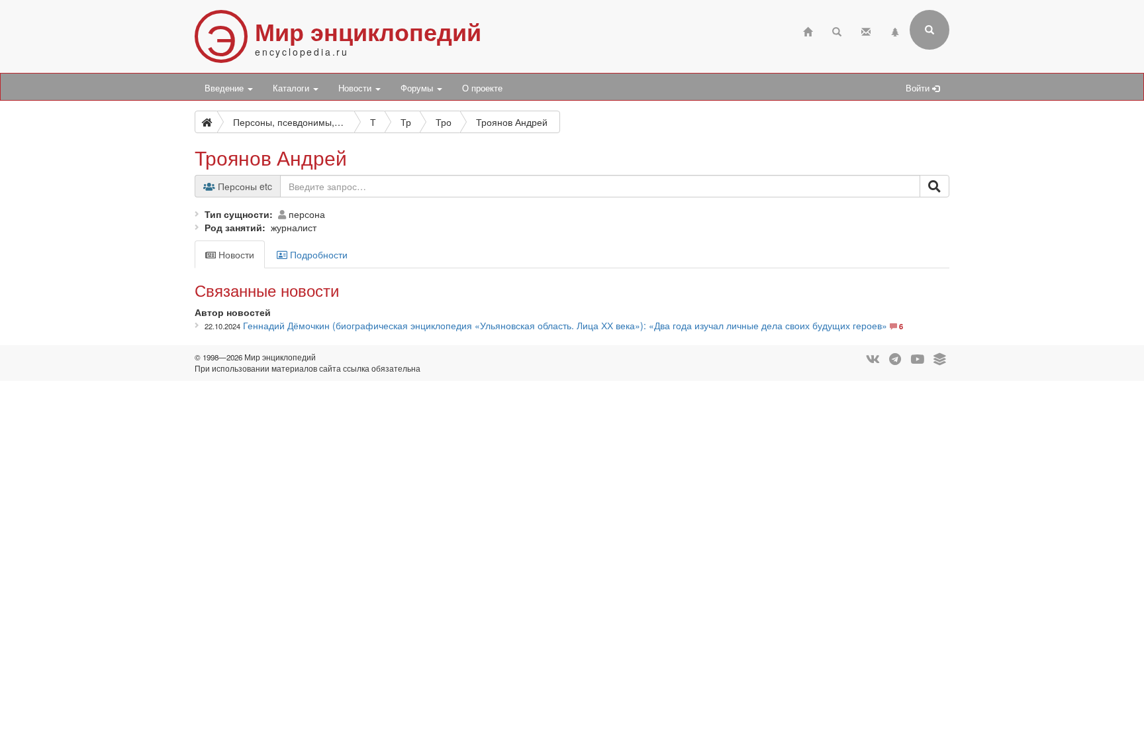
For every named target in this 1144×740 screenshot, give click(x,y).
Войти (919, 88)
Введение (225, 88)
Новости (356, 88)
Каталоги (292, 88)
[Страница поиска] (836, 30)
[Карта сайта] (895, 30)
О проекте (482, 88)
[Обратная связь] (866, 30)
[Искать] (934, 186)
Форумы (418, 88)
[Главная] (807, 30)
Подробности (317, 254)
